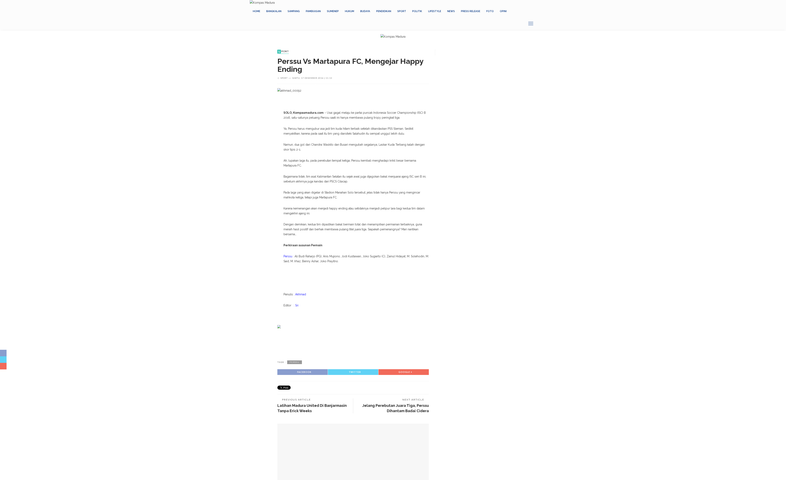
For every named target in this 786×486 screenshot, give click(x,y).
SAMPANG (294, 11)
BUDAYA (365, 11)
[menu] (530, 23)
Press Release (470, 11)
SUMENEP (333, 11)
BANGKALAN (273, 11)
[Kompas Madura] (262, 2)
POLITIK (417, 11)
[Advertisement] (353, 343)
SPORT (401, 11)
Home (256, 11)
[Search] (521, 23)
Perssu (294, 362)
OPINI (503, 11)
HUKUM (349, 11)
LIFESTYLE (434, 11)
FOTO (490, 11)
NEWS (451, 11)
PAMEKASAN (313, 11)
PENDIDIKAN (383, 11)
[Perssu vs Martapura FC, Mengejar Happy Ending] (289, 90)
